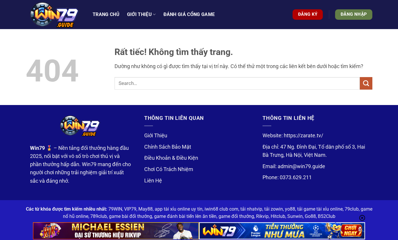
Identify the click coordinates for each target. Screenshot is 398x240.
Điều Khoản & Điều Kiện (171, 158)
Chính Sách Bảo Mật (167, 147)
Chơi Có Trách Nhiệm (168, 169)
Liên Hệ (153, 181)
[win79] (55, 14)
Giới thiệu (139, 14)
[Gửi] (366, 83)
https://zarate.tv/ (303, 135)
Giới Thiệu (155, 135)
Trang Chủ (106, 14)
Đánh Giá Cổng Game (189, 14)
